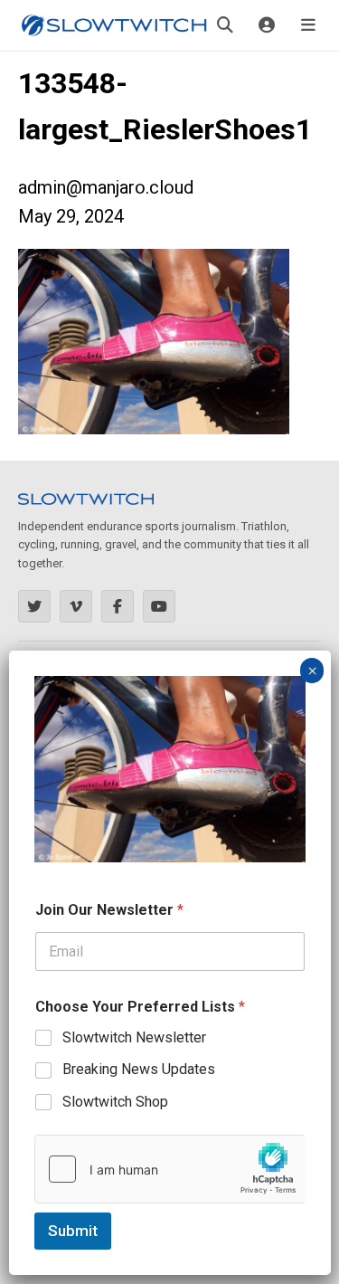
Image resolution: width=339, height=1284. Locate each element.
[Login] (267, 25)
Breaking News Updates (138, 1069)
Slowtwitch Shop (115, 1101)
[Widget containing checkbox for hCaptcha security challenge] (170, 1169)
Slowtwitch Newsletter (134, 1037)
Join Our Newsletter (109, 909)
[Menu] (308, 25)
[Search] (225, 25)
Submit (73, 1231)
